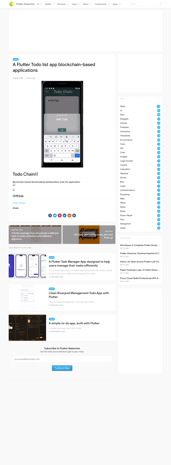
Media (48, 4)
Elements (61, 4)
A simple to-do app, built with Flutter (74, 323)
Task (51, 257)
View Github (19, 203)
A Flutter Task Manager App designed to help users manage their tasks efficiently (79, 263)
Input (74, 4)
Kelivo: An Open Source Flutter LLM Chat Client (143, 261)
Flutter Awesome (25, 4)
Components (100, 4)
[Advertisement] (85, 30)
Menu (85, 4)
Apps (115, 4)
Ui (38, 4)
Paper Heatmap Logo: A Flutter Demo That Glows (144, 270)
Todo (16, 59)
